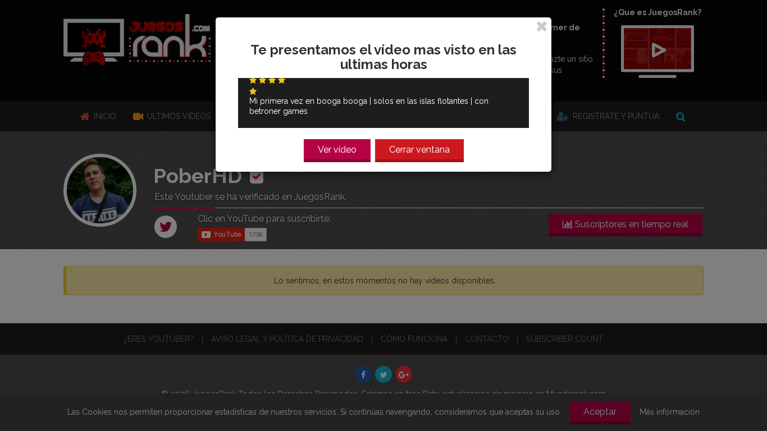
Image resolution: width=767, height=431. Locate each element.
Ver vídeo (337, 149)
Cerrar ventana (419, 149)
